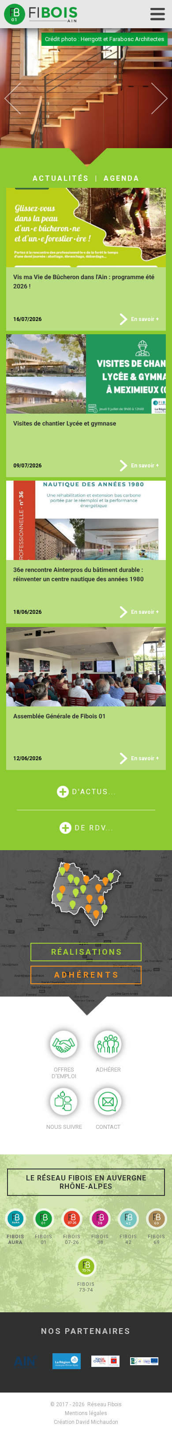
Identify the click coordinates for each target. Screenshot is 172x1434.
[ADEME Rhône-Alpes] (105, 1362)
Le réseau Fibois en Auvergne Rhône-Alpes (86, 1182)
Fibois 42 (128, 1239)
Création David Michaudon (86, 1422)
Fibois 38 (100, 1239)
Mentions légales (86, 1413)
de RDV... (94, 828)
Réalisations (87, 951)
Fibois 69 (156, 1239)
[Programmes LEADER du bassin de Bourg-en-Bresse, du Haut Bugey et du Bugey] (144, 1362)
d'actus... (94, 792)
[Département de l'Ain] (28, 1362)
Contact (108, 1127)
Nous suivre (64, 1127)
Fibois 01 (43, 1239)
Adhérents (87, 974)
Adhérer (108, 1069)
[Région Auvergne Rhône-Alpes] (66, 1362)
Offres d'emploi (64, 1072)
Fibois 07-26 (72, 1239)
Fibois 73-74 (86, 1287)
